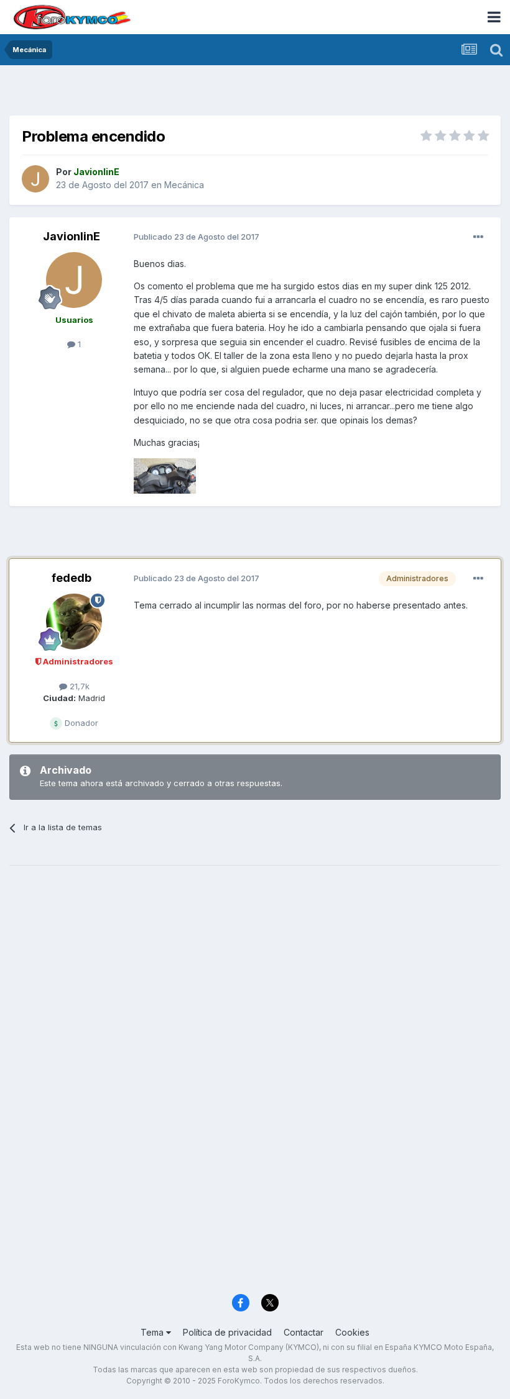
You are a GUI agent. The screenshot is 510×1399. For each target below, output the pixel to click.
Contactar (303, 1332)
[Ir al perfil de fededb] (74, 622)
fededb (71, 577)
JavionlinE (71, 236)
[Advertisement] (255, 93)
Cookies (352, 1332)
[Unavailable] (165, 474)
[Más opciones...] (478, 237)
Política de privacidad (227, 1332)
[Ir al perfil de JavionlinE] (35, 178)
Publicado (196, 237)
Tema (153, 1332)
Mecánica (184, 184)
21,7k (78, 686)
